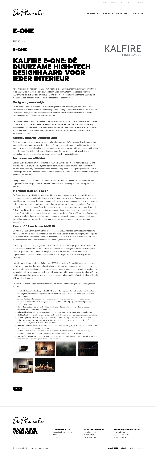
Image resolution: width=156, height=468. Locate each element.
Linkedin (131, 448)
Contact (139, 2)
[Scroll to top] (148, 460)
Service (114, 2)
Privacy (33, 448)
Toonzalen (136, 13)
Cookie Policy (43, 448)
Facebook (122, 448)
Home (105, 2)
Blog (130, 2)
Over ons (121, 13)
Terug (17, 389)
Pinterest (139, 448)
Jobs (123, 2)
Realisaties (93, 13)
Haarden (108, 13)
